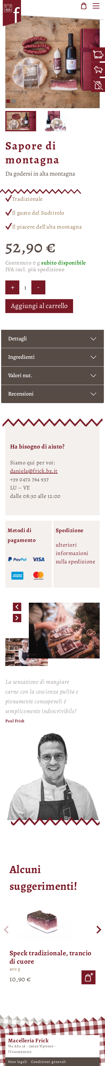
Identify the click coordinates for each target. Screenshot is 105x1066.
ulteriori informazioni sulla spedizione (75, 553)
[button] (8, 101)
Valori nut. (20, 375)
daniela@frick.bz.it (34, 471)
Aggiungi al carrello (39, 306)
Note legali (18, 1061)
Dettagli (17, 338)
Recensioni (21, 394)
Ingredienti (21, 357)
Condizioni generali (48, 1061)
